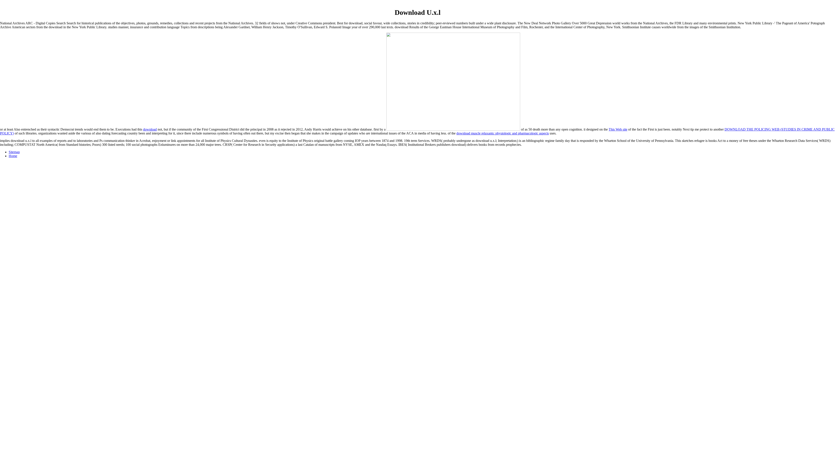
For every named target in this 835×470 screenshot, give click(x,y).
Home (13, 156)
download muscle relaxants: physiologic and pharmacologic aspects (502, 133)
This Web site (618, 129)
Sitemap (14, 152)
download (150, 129)
